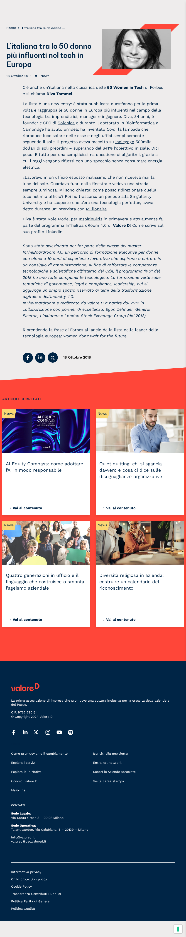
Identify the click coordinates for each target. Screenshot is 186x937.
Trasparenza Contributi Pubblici (36, 894)
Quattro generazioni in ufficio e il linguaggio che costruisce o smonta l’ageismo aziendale (45, 582)
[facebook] (16, 733)
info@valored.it (23, 837)
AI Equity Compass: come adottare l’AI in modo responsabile (44, 467)
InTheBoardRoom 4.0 (86, 225)
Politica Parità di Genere (30, 901)
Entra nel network (107, 762)
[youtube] (62, 733)
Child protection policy (29, 879)
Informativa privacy (26, 872)
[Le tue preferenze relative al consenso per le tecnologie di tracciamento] (178, 929)
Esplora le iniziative (26, 772)
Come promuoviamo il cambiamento (39, 753)
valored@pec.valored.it (28, 841)
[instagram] (50, 733)
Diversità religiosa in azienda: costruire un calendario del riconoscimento (131, 582)
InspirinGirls (90, 218)
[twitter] (39, 732)
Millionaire (96, 208)
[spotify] (73, 733)
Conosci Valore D (24, 781)
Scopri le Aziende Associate (114, 772)
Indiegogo (124, 141)
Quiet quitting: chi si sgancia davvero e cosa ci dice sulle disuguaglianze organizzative (130, 470)
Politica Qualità (23, 908)
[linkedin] (28, 733)
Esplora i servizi (23, 762)
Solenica (66, 122)
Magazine (18, 790)
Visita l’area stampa (108, 781)
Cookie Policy (21, 886)
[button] (28, 358)
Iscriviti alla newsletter (111, 753)
